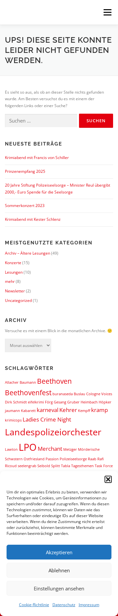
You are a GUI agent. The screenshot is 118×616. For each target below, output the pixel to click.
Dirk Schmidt (16, 402)
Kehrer (68, 410)
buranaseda (62, 394)
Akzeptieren (59, 552)
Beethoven (54, 381)
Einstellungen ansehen (59, 588)
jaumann (12, 410)
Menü (107, 12)
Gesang (60, 402)
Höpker (105, 402)
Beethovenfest (28, 392)
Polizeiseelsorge (73, 459)
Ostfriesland (34, 459)
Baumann (28, 382)
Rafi (100, 459)
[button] (108, 479)
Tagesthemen (82, 466)
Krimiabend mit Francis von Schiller (37, 157)
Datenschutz (63, 604)
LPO (28, 447)
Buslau (79, 394)
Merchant (50, 448)
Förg (49, 402)
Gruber (73, 402)
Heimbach (89, 402)
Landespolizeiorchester (53, 432)
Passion (52, 459)
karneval (47, 410)
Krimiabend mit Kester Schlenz (33, 219)
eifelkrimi (36, 402)
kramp (99, 410)
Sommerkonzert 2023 (25, 205)
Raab (92, 459)
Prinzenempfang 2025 (25, 171)
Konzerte (13, 262)
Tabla (65, 466)
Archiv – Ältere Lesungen (27, 253)
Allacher (12, 382)
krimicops (13, 420)
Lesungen (14, 272)
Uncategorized (18, 300)
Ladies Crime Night (47, 419)
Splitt (55, 466)
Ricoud (11, 466)
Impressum (89, 604)
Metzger (70, 449)
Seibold (43, 466)
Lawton (11, 449)
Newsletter (15, 291)
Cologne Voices (99, 394)
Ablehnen (59, 570)
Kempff (84, 410)
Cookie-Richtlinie (34, 604)
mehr (10, 281)
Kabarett (28, 410)
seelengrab (27, 466)
